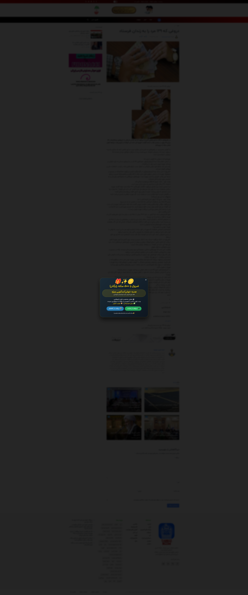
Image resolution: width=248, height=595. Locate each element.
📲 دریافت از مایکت (133, 309)
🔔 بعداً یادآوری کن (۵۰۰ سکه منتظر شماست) (124, 313)
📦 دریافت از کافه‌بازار (115, 309)
